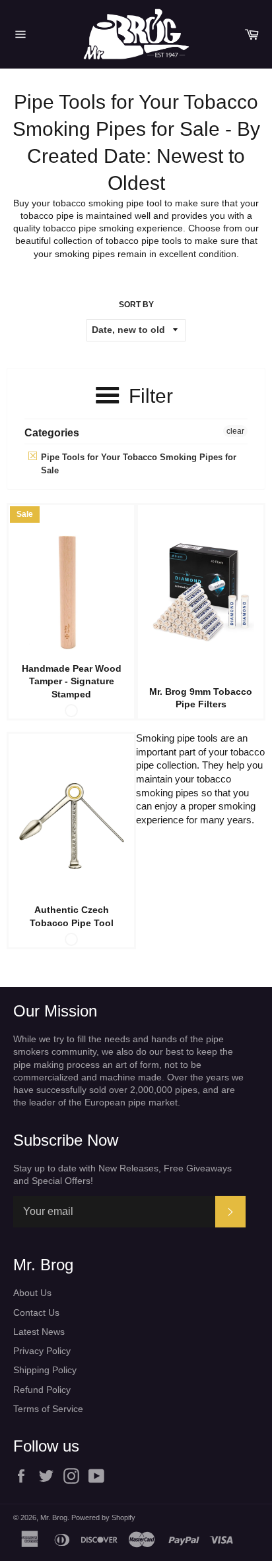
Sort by (136, 304)
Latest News (39, 1331)
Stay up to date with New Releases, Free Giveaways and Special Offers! (122, 1174)
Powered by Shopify (103, 1517)
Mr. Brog (53, 1517)
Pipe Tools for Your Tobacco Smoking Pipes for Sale (137, 463)
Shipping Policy (45, 1370)
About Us (32, 1292)
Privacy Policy (42, 1350)
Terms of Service (48, 1408)
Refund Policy (42, 1389)
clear (235, 431)
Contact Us (36, 1312)
